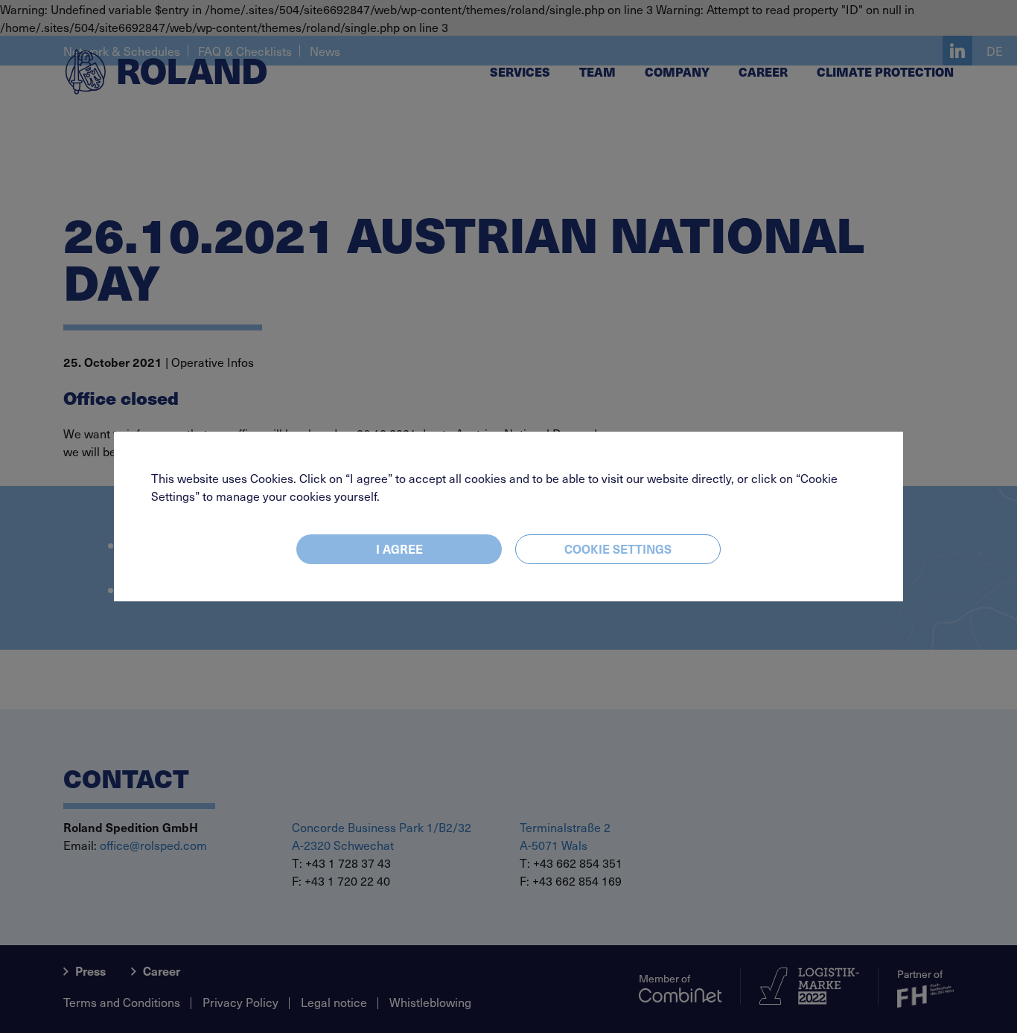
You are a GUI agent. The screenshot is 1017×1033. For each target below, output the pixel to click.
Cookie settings (618, 548)
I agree (399, 548)
